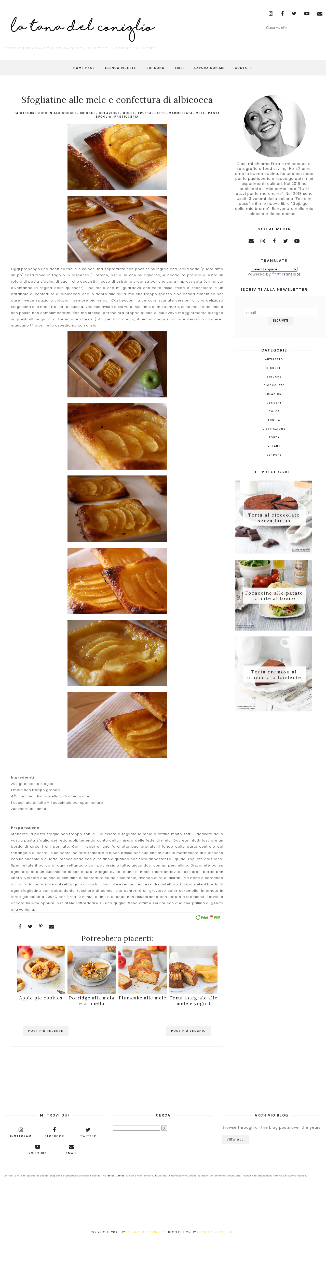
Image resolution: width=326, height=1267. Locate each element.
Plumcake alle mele (142, 998)
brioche (88, 113)
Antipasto (274, 359)
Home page (84, 68)
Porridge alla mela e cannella (91, 1000)
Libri (179, 68)
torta (274, 437)
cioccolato (274, 385)
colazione (109, 113)
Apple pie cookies (40, 998)
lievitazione (274, 428)
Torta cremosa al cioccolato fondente (274, 674)
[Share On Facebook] (20, 926)
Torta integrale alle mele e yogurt (194, 1000)
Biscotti (274, 368)
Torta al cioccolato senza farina (274, 517)
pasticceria (126, 116)
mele (200, 113)
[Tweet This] (30, 926)
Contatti (244, 68)
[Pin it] (41, 926)
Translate (291, 274)
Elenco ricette (120, 68)
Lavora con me (209, 68)
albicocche (65, 113)
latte (160, 113)
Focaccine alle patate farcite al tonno (274, 595)
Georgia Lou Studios (216, 1232)
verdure (274, 454)
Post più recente (45, 1031)
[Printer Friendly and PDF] (207, 918)
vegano (274, 446)
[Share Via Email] (51, 926)
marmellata (181, 113)
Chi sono (155, 68)
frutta (145, 113)
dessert (274, 402)
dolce (129, 113)
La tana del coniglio (145, 1232)
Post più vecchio (188, 1031)
